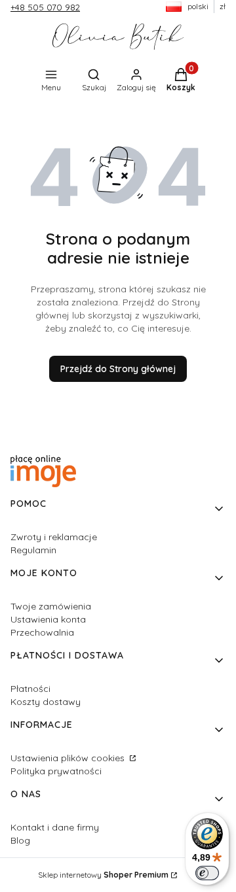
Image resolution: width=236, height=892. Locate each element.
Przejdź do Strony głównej (118, 369)
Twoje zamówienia (50, 606)
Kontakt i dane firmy (54, 827)
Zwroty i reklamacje (53, 537)
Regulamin (33, 550)
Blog (20, 840)
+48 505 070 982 (45, 7)
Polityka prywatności (56, 771)
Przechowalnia (42, 632)
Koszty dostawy (45, 702)
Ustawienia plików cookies (68, 758)
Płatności (30, 689)
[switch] (207, 873)
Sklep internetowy (103, 875)
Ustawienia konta (48, 619)
